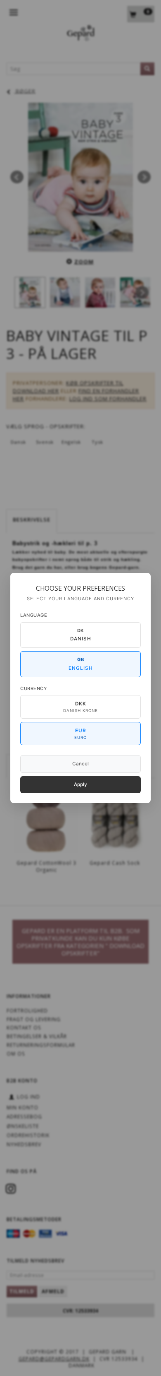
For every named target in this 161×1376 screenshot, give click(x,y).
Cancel (80, 764)
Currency (33, 688)
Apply (80, 784)
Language (33, 615)
